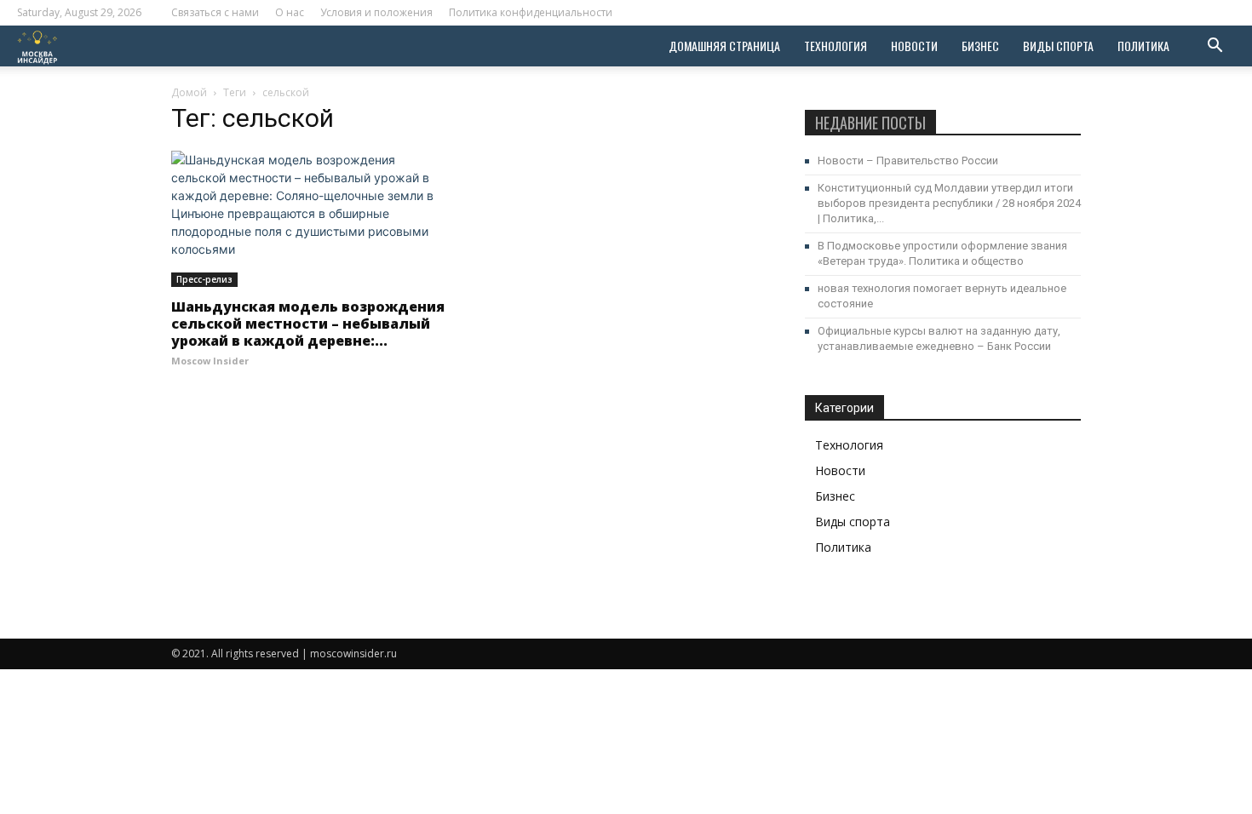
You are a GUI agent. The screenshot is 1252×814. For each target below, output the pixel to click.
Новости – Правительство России (908, 160)
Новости (914, 45)
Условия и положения (376, 12)
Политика (1143, 45)
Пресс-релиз (204, 279)
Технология (835, 45)
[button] (1214, 47)
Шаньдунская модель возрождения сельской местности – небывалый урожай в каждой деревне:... (308, 323)
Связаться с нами (215, 12)
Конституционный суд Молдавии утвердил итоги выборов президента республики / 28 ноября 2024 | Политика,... (949, 203)
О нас (289, 12)
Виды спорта (1058, 45)
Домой (189, 92)
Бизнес (980, 45)
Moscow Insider (210, 360)
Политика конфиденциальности (530, 12)
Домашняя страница (724, 45)
